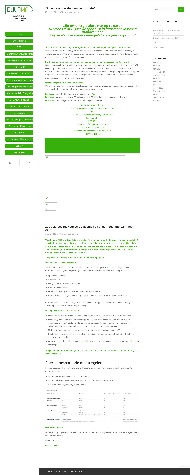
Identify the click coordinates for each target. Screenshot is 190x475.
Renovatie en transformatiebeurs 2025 (165, 38)
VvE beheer (157, 26)
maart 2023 (158, 88)
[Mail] (29, 162)
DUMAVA (156, 43)
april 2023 (157, 84)
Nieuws (63, 12)
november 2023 (160, 75)
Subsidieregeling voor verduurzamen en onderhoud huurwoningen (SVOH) (89, 228)
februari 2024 (159, 72)
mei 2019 (157, 100)
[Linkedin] (9, 162)
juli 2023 (156, 78)
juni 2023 (157, 81)
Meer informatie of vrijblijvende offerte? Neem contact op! (93, 145)
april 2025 (157, 68)
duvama (76, 12)
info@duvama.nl (52, 445)
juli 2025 (156, 65)
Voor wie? (55, 353)
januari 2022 (158, 97)
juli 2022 (156, 94)
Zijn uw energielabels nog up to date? (70, 8)
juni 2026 (157, 62)
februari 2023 (159, 91)
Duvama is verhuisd (159, 47)
